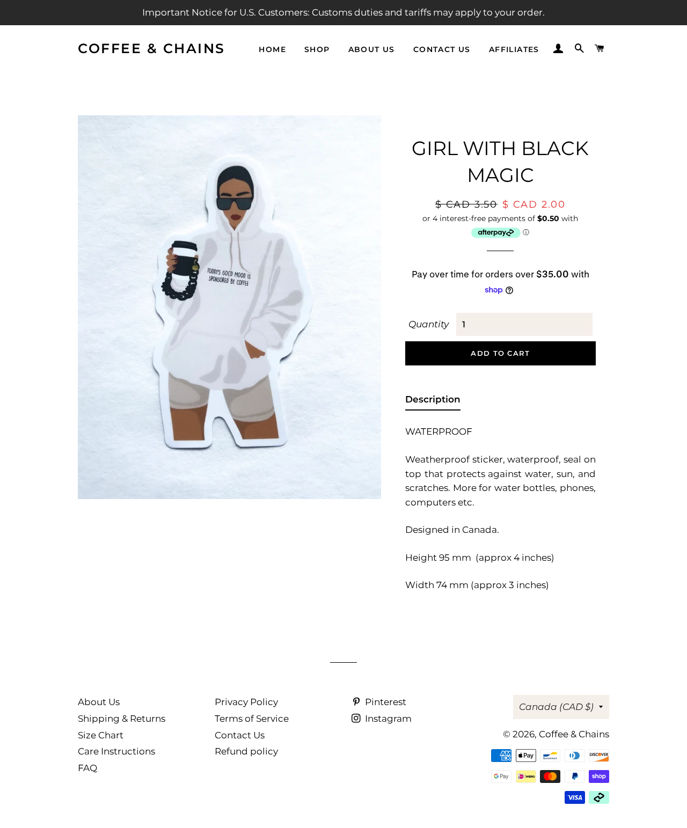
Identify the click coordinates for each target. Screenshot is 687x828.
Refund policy (246, 751)
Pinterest (384, 702)
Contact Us (240, 735)
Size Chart (100, 735)
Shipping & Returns (121, 718)
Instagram (387, 718)
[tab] (433, 401)
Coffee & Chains (151, 48)
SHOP (317, 49)
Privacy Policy (246, 702)
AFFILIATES (514, 49)
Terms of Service (252, 718)
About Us (99, 702)
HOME (272, 49)
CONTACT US (442, 49)
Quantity (428, 324)
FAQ (87, 768)
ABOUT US (371, 49)
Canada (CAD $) (556, 706)
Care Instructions (116, 751)
